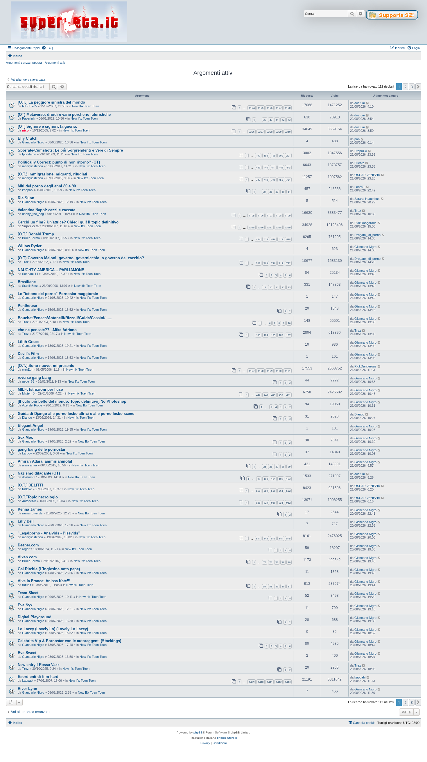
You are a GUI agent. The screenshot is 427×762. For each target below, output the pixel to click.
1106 (260, 215)
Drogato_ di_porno (367, 235)
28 (270, 191)
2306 (251, 132)
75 (264, 562)
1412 (278, 682)
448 (265, 395)
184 (265, 335)
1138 (287, 108)
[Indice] (69, 22)
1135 (260, 108)
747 (258, 180)
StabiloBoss (30, 285)
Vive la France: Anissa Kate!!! (44, 581)
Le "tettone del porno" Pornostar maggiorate (58, 294)
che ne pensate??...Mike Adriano (47, 330)
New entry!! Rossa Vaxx (39, 664)
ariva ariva (29, 465)
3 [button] (412, 86)
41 (276, 120)
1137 (278, 108)
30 (282, 191)
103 (288, 479)
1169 (269, 371)
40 (270, 120)
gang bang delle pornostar (41, 449)
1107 (269, 215)
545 (288, 538)
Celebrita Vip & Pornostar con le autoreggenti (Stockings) (69, 641)
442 (281, 167)
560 (273, 491)
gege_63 (28, 381)
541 (258, 538)
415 (265, 239)
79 (289, 562)
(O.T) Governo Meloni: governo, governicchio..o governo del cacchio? (81, 258)
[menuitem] (47, 48)
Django (27, 417)
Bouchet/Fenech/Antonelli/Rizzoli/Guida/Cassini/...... (65, 318)
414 (258, 239)
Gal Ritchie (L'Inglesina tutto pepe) (49, 569)
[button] (418, 86)
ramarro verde (32, 513)
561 (281, 491)
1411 (269, 682)
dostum (359, 103)
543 (273, 538)
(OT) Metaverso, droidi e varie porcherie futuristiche (64, 114)
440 (265, 167)
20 (270, 287)
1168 (260, 371)
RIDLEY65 (29, 106)
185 (273, 335)
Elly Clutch (27, 138)
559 (265, 491)
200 (281, 155)
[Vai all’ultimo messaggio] (367, 103)
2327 (269, 227)
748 (265, 180)
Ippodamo (29, 154)
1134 (251, 108)
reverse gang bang (34, 377)
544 (281, 538)
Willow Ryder (30, 246)
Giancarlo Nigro (33, 142)
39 (264, 120)
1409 (251, 682)
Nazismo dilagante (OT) (39, 473)
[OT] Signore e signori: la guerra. (47, 126)
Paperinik (28, 118)
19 (264, 287)
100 (265, 479)
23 (289, 287)
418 (288, 239)
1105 (251, 215)
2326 (260, 227)
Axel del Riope (32, 405)
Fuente (359, 163)
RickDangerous (365, 223)
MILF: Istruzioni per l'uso (40, 389)
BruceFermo (31, 238)
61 (289, 586)
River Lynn (27, 688)
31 (289, 191)
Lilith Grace (28, 342)
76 (270, 562)
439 (258, 167)
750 (281, 180)
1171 (287, 371)
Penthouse (27, 305)
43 (289, 120)
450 (281, 395)
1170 (278, 371)
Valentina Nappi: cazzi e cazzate (46, 210)
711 (281, 263)
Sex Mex (25, 437)
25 (264, 466)
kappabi (27, 190)
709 (265, 263)
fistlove (27, 489)
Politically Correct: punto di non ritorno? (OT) (59, 162)
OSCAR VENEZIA (367, 175)
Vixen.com (27, 557)
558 (258, 491)
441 (273, 167)
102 (281, 479)
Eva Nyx (25, 605)
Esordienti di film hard (38, 676)
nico (25, 130)
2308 (269, 132)
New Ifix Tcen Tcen (85, 106)
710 (273, 263)
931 (281, 503)
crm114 (27, 369)
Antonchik (29, 501)
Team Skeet (28, 593)
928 (258, 503)
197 (258, 155)
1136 (269, 108)
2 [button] (405, 86)
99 (258, 479)
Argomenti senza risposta (24, 62)
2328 (278, 227)
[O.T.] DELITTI (30, 485)
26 (270, 466)
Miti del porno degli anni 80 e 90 (47, 186)
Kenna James (30, 509)
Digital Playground (34, 617)
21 (276, 287)
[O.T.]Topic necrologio (38, 497)
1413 (287, 682)
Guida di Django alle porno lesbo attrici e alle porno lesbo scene (76, 413)
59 (276, 586)
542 (265, 538)
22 (282, 287)
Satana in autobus (367, 198)
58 (270, 586)
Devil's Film (28, 353)
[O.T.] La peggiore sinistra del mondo (51, 102)
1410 (260, 682)
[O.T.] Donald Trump (36, 234)
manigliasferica (32, 166)
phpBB (198, 732)
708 (258, 263)
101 (273, 479)
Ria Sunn (26, 198)
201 (288, 155)
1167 (251, 371)
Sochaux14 (30, 274)
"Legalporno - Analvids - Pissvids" (49, 533)
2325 (251, 227)
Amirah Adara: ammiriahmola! (45, 461)
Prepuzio (360, 151)
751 (288, 180)
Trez (357, 210)
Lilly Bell (26, 521)
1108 (278, 215)
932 (288, 503)
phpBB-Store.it (227, 737)
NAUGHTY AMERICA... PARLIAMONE (51, 270)
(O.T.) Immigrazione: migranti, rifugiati (52, 174)
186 (281, 335)
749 (273, 180)
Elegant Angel (30, 425)
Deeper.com (28, 545)
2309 (278, 132)
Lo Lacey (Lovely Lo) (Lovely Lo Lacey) (53, 629)
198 (265, 155)
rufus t (26, 585)
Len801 (359, 187)
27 (264, 191)
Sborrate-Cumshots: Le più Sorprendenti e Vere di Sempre (70, 150)
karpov (27, 453)
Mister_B (28, 393)
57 (264, 586)
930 (273, 503)
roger (26, 549)
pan (357, 139)
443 (288, 167)
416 (273, 239)
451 (288, 395)
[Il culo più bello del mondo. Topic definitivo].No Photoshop (72, 401)
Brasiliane (27, 282)
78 (282, 562)
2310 (287, 132)
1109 (287, 215)
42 (282, 120)
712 (288, 263)
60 (282, 586)
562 (288, 491)
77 (276, 562)
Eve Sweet (27, 653)
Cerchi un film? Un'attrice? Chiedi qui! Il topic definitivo (68, 222)
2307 (260, 132)
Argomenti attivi (55, 62)
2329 (287, 227)
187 (288, 335)
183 (258, 335)
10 (289, 323)
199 (273, 155)
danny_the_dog (33, 214)
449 (273, 395)
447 (258, 395)
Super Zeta (30, 226)
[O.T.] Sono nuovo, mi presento (46, 365)
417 (281, 239)
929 (265, 503)
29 (276, 191)
